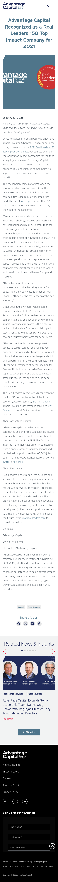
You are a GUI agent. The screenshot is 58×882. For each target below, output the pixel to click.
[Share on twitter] (25, 624)
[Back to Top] (52, 846)
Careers (7, 778)
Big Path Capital (41, 401)
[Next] (52, 651)
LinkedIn (19, 461)
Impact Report (11, 771)
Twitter (7, 461)
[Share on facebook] (18, 624)
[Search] (45, 6)
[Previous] (5, 651)
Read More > (9, 719)
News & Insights (11, 764)
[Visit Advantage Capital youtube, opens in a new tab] (25, 801)
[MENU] (54, 6)
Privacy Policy (10, 791)
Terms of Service (12, 785)
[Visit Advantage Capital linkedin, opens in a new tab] (5, 801)
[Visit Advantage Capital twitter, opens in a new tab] (15, 801)
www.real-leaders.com (33, 517)
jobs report (26, 201)
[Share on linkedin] (32, 624)
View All (29, 732)
